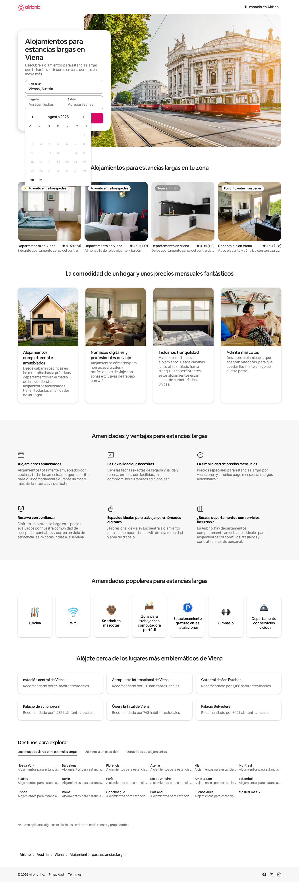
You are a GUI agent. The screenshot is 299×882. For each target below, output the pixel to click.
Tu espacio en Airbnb (261, 7)
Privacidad (56, 874)
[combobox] (64, 89)
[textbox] (45, 104)
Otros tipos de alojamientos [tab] (146, 752)
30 (32, 180)
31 (40, 180)
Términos (74, 874)
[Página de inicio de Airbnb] (29, 7)
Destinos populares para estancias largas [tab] (47, 752)
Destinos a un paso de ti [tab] (102, 752)
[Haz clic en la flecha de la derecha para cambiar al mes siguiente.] (83, 117)
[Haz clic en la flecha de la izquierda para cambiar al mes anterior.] (32, 117)
